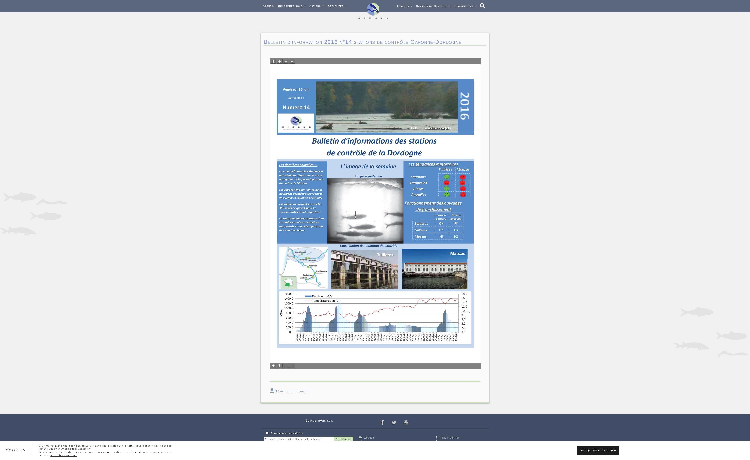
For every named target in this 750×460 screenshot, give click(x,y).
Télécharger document (293, 391)
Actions (315, 5)
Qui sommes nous (291, 5)
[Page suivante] (280, 61)
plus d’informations (63, 455)
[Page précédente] (273, 61)
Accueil (268, 5)
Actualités (336, 5)
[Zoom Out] (286, 61)
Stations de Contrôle (432, 6)
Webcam (369, 437)
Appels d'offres (449, 437)
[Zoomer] (292, 61)
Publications (464, 6)
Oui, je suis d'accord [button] (598, 450)
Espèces (403, 6)
